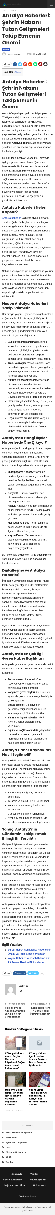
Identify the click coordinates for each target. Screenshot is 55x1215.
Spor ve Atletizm (12, 1179)
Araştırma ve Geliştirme (19, 1132)
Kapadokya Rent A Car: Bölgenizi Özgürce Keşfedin (40, 1010)
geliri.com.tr (27, 1210)
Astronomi (11, 1137)
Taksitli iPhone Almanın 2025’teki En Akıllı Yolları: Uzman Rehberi (15, 1012)
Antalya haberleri (11, 218)
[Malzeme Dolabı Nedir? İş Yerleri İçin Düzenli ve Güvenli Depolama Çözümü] (15, 1079)
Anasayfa (17, 1174)
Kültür (9, 1157)
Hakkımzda (39, 1185)
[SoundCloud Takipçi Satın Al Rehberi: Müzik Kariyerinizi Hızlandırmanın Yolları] (39, 1079)
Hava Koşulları (38, 1179)
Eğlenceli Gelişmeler (17, 1142)
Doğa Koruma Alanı (15, 1185)
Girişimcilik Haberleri (17, 1152)
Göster (17, 72)
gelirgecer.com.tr (43, 1207)
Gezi (8, 1147)
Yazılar (6, 49)
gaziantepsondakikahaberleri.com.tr (20, 1207)
